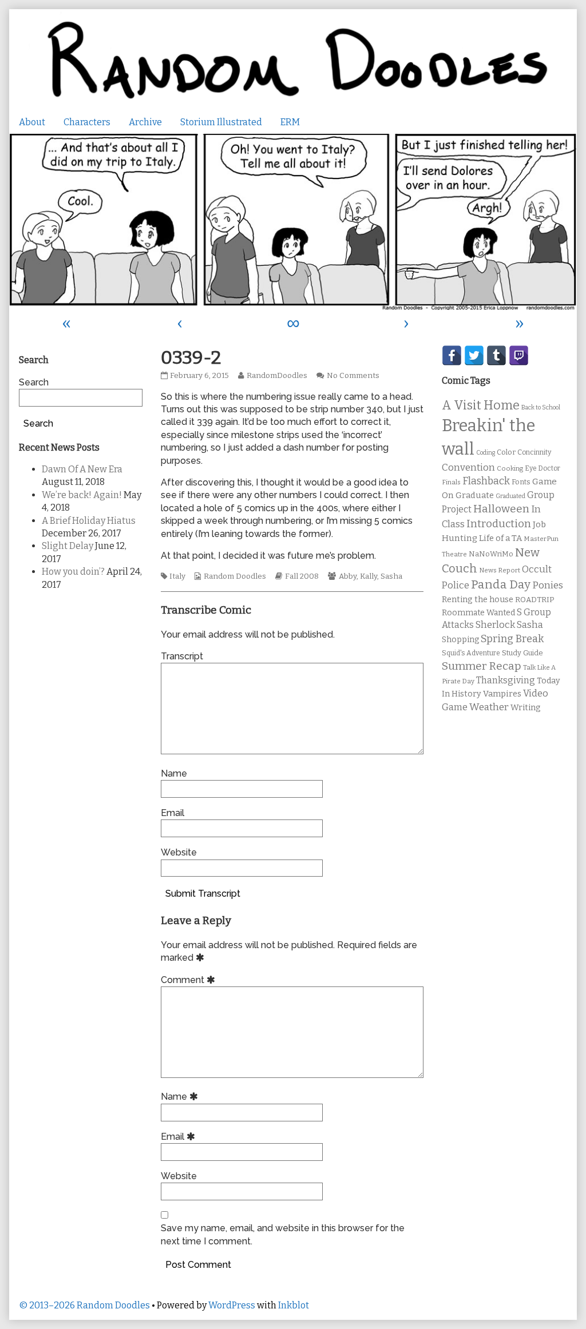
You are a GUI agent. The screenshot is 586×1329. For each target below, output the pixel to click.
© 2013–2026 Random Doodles (84, 1305)
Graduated (510, 496)
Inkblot (293, 1305)
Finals (451, 482)
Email (172, 812)
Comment (190, 979)
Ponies (547, 585)
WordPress (231, 1305)
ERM (290, 122)
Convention (468, 467)
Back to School (540, 407)
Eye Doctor (542, 468)
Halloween (501, 508)
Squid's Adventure (471, 653)
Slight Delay (67, 545)
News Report (499, 570)
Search (34, 382)
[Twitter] (474, 355)
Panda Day (500, 584)
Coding (485, 452)
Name (174, 773)
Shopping (460, 639)
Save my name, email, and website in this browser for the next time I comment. (283, 1234)
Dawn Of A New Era (82, 469)
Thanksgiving (505, 680)
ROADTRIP (534, 599)
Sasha (391, 576)
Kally (368, 576)
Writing (525, 708)
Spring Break (512, 638)
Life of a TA (500, 538)
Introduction (498, 524)
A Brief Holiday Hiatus (89, 520)
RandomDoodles (276, 375)
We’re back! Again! (82, 495)
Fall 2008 (302, 576)
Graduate (475, 495)
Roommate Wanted (478, 613)
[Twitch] (519, 355)
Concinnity (534, 452)
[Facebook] (452, 355)
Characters (87, 122)
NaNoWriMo (491, 554)
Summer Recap (481, 666)
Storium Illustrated (221, 122)
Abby (348, 576)
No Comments (353, 375)
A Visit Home (481, 405)
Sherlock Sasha (509, 624)
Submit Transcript (202, 893)
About (32, 122)
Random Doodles (235, 576)
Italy (177, 576)
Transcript (182, 656)
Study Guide (522, 652)
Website (179, 852)
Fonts (521, 482)
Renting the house (477, 599)
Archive (145, 122)
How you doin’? (73, 571)
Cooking (510, 468)
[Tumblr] (496, 355)
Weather (489, 707)
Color (506, 452)
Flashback (486, 481)
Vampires (502, 694)
